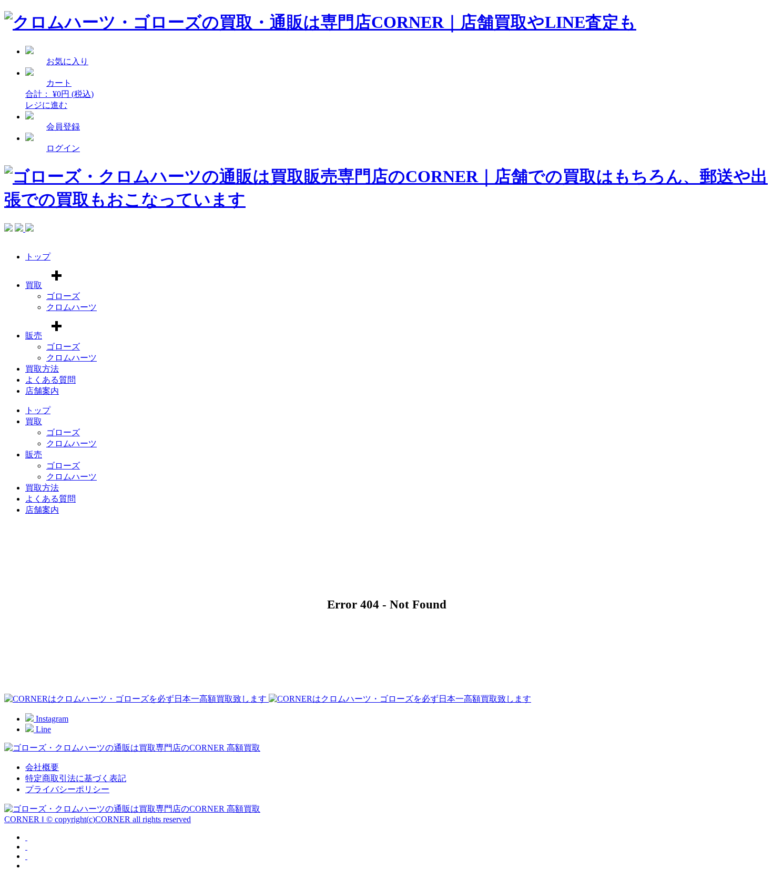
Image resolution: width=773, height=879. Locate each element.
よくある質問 (50, 379)
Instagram (51, 718)
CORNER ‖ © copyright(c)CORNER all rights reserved (97, 819)
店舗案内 (42, 390)
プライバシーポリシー (67, 789)
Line (42, 729)
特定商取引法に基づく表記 (75, 778)
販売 (33, 335)
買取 (33, 285)
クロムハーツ (71, 307)
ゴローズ (63, 296)
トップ (37, 256)
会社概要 (42, 767)
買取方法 (42, 368)
